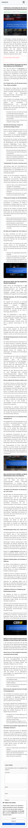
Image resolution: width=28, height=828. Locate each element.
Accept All (14, 824)
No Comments (23, 12)
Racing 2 (23, 303)
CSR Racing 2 (21, 68)
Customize (13, 818)
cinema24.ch (5, 2)
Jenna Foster (7, 12)
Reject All (14, 821)
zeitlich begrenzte (14, 551)
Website (7, 800)
